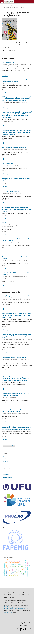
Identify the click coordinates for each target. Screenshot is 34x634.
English (5, 456)
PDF (5, 75)
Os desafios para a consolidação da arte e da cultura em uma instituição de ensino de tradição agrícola (16, 209)
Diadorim (6, 607)
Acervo (8, 6)
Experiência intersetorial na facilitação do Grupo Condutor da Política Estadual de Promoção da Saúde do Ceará (16, 315)
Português (6, 461)
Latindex (5, 609)
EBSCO (15, 607)
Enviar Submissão (9, 446)
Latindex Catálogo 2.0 (15, 609)
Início (3, 6)
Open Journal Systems (9, 585)
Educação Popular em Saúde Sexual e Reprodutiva (17, 298)
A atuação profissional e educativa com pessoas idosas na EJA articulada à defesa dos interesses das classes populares (16, 132)
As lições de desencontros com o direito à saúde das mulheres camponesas (16, 81)
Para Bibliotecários (7, 477)
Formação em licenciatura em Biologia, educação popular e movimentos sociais (16, 411)
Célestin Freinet (14, 225)
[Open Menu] (1, 1)
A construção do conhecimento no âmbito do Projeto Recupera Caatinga (15, 395)
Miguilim (25, 609)
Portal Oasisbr (7, 612)
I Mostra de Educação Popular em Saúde (15, 359)
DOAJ (11, 607)
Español (5, 459)
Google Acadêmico (23, 607)
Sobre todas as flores (17, 64)
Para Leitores (6, 472)
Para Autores (6, 474)
